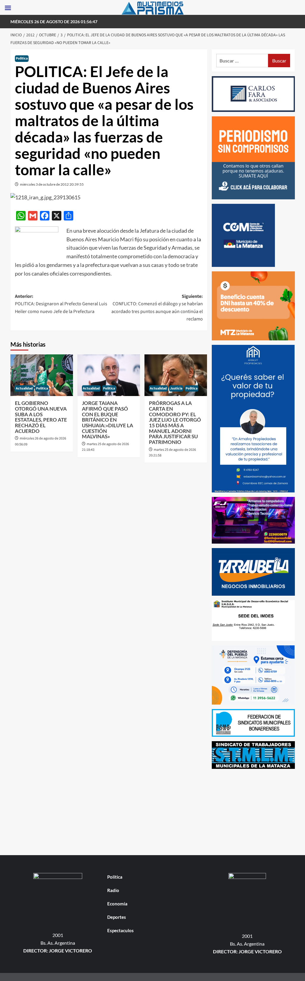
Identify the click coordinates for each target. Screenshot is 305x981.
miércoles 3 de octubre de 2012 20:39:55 (52, 184)
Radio (113, 890)
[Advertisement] (253, 810)
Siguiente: (157, 308)
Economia (117, 903)
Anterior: (61, 304)
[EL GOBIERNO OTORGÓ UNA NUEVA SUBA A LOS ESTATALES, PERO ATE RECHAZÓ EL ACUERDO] (41, 375)
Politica (22, 58)
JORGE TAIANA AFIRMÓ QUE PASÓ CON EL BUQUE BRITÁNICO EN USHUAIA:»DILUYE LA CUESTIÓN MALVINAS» (107, 419)
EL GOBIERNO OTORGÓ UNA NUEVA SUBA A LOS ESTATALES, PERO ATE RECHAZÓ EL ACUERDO (41, 417)
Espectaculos (120, 930)
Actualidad (24, 388)
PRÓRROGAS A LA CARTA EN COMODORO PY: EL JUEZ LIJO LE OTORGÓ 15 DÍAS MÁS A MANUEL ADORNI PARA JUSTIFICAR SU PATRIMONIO (175, 422)
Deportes (116, 917)
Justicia (176, 388)
